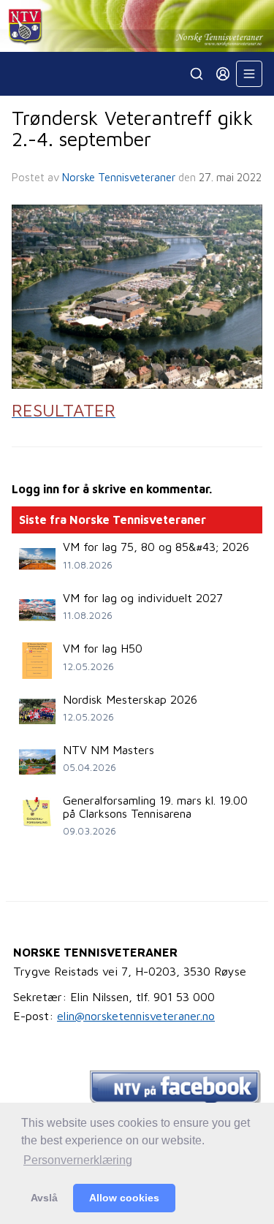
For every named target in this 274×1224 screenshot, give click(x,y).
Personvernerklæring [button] (77, 1160)
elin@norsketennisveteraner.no (136, 1015)
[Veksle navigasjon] (249, 74)
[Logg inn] (223, 74)
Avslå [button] (44, 1198)
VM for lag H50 (102, 648)
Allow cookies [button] (124, 1198)
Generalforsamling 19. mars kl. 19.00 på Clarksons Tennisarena (155, 807)
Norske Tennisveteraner (118, 177)
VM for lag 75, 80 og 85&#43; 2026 (156, 546)
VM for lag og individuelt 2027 (143, 597)
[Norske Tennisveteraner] (137, 26)
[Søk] (196, 74)
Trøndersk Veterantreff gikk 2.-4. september (133, 128)
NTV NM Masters (108, 749)
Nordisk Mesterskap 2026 (130, 699)
